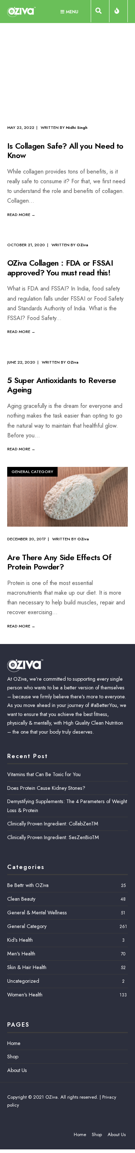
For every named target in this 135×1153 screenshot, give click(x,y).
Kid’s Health (20, 939)
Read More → (21, 214)
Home (14, 1043)
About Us (17, 1070)
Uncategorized (23, 981)
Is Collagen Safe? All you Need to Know (65, 150)
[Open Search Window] (100, 12)
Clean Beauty (21, 898)
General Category (32, 471)
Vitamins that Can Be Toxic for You (44, 774)
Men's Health (21, 953)
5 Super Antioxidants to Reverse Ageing (61, 384)
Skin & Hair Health (26, 967)
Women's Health (24, 994)
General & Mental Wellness (37, 912)
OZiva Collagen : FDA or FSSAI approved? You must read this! (60, 267)
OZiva (82, 245)
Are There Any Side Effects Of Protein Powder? (59, 561)
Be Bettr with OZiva (28, 885)
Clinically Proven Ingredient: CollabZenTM (52, 823)
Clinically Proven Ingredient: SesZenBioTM (53, 837)
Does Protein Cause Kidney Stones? (46, 788)
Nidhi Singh (76, 127)
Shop (12, 1056)
